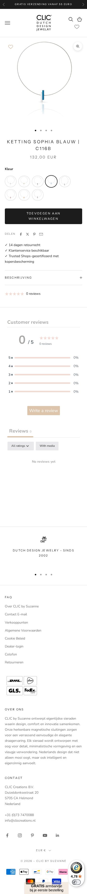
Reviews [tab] (20, 431)
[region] (43, 551)
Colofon (11, 654)
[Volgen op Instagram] (19, 835)
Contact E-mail (16, 614)
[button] (43, 357)
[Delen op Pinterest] (34, 234)
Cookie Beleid (15, 638)
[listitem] (10, 181)
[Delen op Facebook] (21, 234)
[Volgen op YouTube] (45, 835)
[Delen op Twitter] (27, 234)
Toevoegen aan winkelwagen (43, 216)
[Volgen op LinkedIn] (57, 835)
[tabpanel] (43, 478)
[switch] (76, 882)
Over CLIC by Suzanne (22, 606)
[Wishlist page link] (76, 26)
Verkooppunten (16, 622)
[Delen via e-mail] (41, 234)
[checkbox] (47, 446)
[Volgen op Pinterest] (32, 835)
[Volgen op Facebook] (7, 835)
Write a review (43, 410)
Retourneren (14, 662)
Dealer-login (14, 646)
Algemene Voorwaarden (23, 630)
